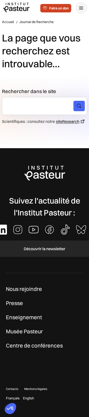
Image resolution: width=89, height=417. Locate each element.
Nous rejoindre (24, 288)
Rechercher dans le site (29, 91)
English (28, 398)
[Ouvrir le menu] (81, 8)
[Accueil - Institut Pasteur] (16, 7)
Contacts (12, 389)
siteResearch (67, 121)
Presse (14, 303)
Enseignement (24, 317)
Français (13, 398)
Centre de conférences (34, 345)
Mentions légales (35, 389)
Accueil (8, 22)
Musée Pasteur (24, 331)
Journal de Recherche (36, 22)
